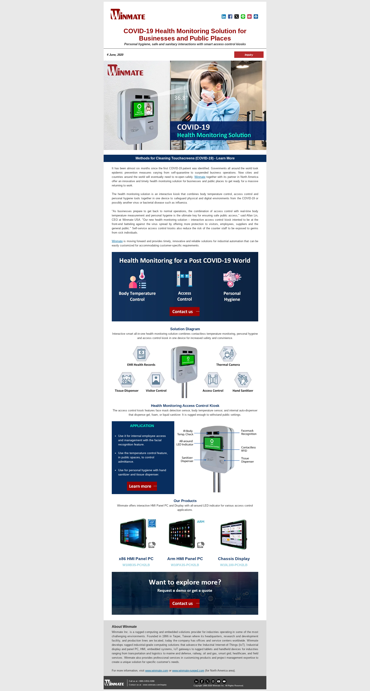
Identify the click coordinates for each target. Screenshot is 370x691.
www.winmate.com (156, 670)
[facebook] (202, 683)
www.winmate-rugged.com (188, 670)
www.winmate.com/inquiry (155, 685)
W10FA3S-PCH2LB (185, 565)
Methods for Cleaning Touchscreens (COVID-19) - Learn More (185, 158)
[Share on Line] (243, 17)
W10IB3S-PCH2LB (136, 565)
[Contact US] (224, 683)
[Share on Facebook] (230, 17)
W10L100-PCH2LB (234, 565)
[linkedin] (196, 683)
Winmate (199, 176)
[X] (236, 17)
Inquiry (249, 54)
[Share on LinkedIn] (224, 17)
